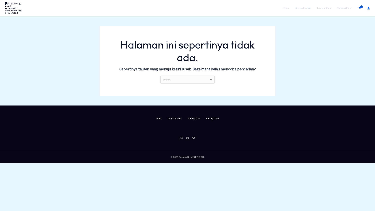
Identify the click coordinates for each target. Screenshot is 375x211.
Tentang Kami (324, 8)
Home (286, 8)
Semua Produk (303, 8)
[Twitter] (193, 138)
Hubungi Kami (344, 8)
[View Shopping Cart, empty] (359, 8)
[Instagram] (181, 138)
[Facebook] (187, 138)
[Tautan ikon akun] (368, 8)
